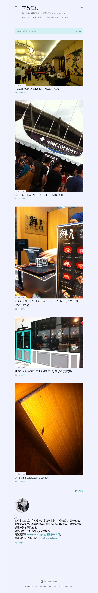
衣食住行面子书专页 (49, 534)
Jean (17, 517)
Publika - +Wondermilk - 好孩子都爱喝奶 (43, 371)
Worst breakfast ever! (32, 477)
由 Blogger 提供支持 (51, 582)
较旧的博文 (79, 491)
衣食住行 (30, 8)
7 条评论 (22, 481)
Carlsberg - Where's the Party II (39, 195)
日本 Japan (26, 17)
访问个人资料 (19, 543)
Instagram (32, 534)
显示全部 (78, 31)
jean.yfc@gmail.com (48, 538)
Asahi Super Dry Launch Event (38, 89)
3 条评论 (22, 92)
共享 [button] (16, 92)
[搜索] (82, 6)
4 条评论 (22, 375)
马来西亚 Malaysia (55, 17)
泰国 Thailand (39, 17)
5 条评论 (22, 199)
